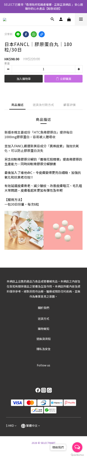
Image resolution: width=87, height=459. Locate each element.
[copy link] (42, 34)
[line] (18, 34)
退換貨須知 (43, 339)
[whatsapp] (34, 34)
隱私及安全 (43, 349)
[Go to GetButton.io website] (77, 455)
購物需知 (43, 329)
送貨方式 (43, 319)
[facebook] (26, 34)
